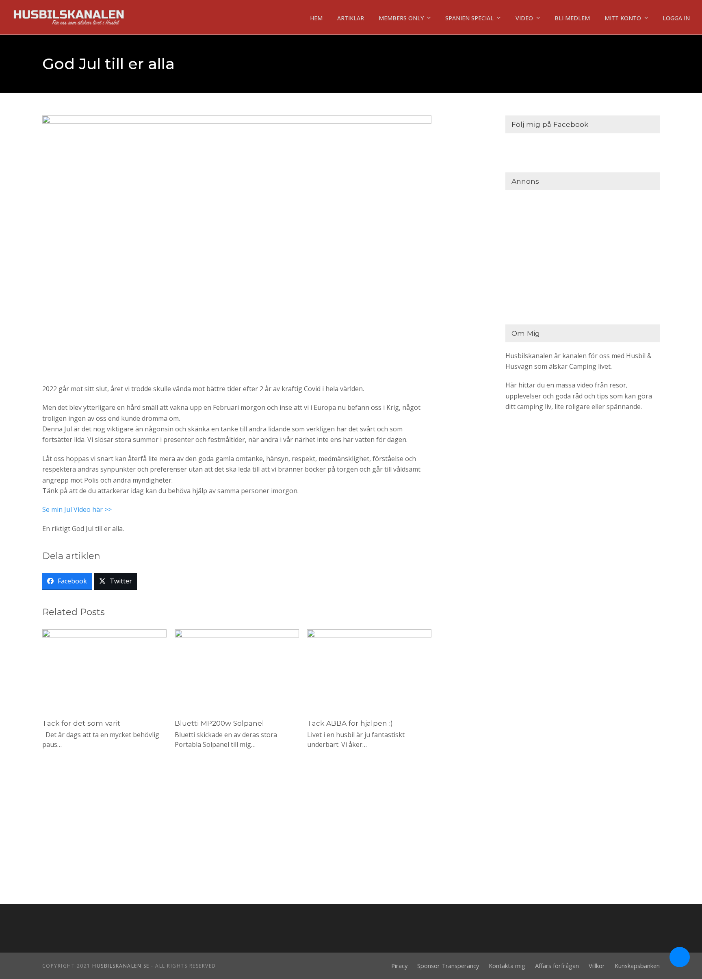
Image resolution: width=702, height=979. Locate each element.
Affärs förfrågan (557, 966)
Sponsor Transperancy (448, 966)
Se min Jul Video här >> (77, 509)
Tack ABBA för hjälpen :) (350, 723)
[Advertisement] (582, 255)
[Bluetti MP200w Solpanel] (237, 670)
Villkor (597, 966)
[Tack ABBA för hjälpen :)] (369, 670)
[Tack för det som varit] (104, 670)
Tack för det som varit (81, 723)
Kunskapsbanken (637, 966)
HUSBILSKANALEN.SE (121, 965)
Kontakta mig (507, 966)
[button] (67, 581)
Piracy (399, 966)
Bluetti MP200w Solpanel (219, 723)
